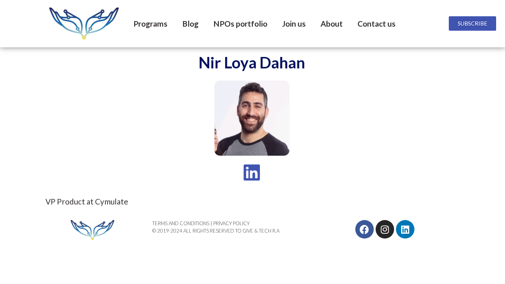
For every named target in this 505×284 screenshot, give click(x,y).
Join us (294, 23)
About (332, 23)
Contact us (376, 23)
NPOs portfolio (240, 23)
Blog (190, 23)
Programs (150, 23)
